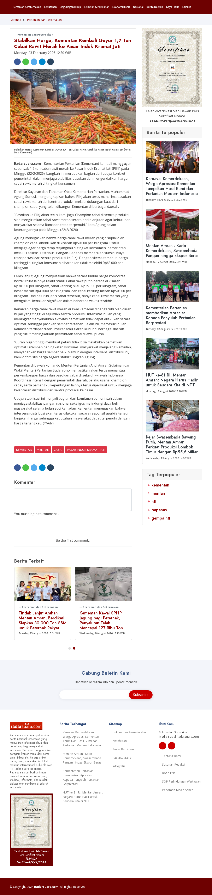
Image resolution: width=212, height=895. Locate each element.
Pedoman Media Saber (177, 790)
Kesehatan (119, 741)
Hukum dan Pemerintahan (129, 732)
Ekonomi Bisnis (121, 7)
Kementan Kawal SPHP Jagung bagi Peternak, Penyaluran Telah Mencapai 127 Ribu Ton (101, 620)
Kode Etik (168, 773)
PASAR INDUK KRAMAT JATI (86, 450)
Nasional (138, 7)
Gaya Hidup (172, 7)
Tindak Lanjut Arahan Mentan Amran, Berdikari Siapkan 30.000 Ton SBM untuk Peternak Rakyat (42, 620)
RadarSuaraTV (121, 758)
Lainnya (186, 7)
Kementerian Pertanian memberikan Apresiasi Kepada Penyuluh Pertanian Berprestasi (81, 777)
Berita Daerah (155, 7)
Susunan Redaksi (173, 764)
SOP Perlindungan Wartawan (181, 781)
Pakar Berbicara (123, 749)
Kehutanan (50, 7)
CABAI (58, 450)
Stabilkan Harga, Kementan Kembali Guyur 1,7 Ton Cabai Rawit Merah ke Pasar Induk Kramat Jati (72, 43)
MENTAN (43, 450)
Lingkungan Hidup (70, 7)
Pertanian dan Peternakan (44, 20)
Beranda (15, 20)
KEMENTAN (24, 450)
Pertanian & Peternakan (27, 7)
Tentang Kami (171, 756)
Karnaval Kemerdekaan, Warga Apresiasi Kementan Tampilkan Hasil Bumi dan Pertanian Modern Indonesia (82, 738)
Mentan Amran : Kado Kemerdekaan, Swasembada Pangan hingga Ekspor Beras (82, 758)
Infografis (118, 766)
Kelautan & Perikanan (96, 7)
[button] (69, 648)
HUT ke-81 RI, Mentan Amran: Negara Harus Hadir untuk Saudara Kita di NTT (83, 796)
